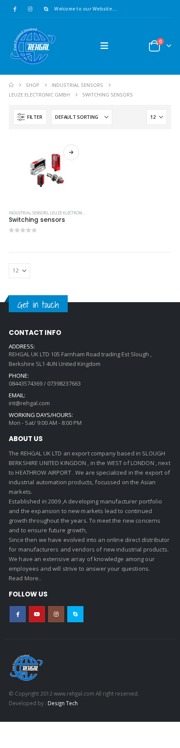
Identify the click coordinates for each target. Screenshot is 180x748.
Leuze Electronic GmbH (74, 213)
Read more (71, 152)
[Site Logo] (33, 46)
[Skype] (46, 8)
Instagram (56, 614)
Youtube (37, 614)
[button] (104, 45)
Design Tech (63, 703)
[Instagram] (30, 8)
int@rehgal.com (29, 403)
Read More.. (25, 578)
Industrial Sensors (28, 213)
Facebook (18, 614)
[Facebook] (14, 8)
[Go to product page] (47, 170)
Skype (75, 614)
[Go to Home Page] (11, 85)
